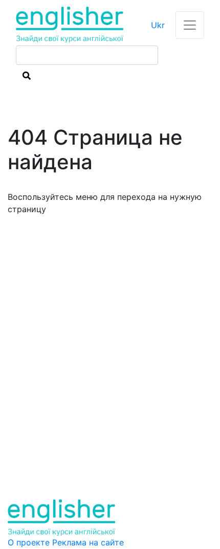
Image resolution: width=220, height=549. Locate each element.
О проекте (30, 542)
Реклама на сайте (88, 542)
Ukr (158, 25)
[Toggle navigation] (189, 25)
